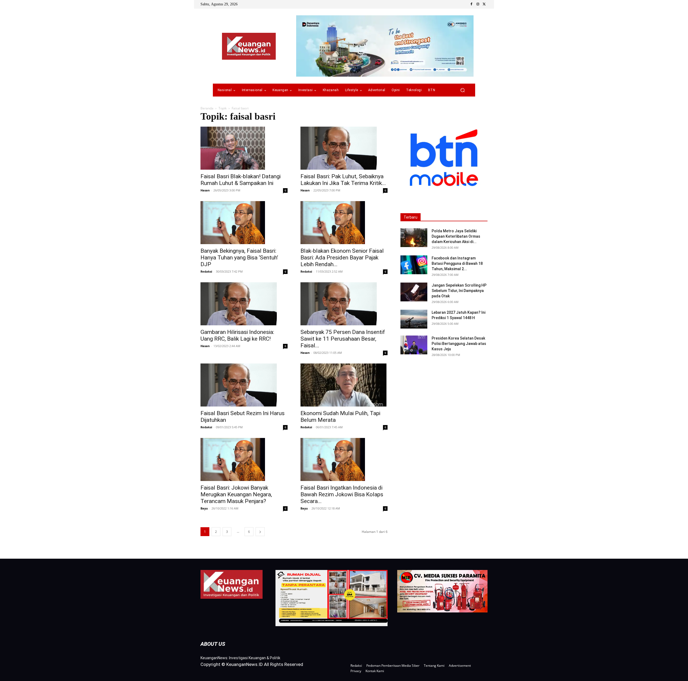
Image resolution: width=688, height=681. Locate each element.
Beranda (206, 108)
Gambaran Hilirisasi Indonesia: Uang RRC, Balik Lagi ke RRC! (237, 335)
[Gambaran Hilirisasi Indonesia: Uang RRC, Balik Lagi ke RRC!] (244, 303)
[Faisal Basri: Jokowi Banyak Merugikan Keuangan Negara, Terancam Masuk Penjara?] (244, 459)
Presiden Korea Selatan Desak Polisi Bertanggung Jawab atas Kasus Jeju (459, 343)
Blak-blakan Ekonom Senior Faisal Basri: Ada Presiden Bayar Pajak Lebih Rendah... (342, 258)
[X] (484, 4)
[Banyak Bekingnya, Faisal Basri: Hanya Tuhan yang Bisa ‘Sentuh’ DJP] (244, 222)
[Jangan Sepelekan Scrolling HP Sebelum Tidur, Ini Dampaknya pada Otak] (413, 292)
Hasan (205, 190)
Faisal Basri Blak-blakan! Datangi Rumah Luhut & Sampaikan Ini (240, 179)
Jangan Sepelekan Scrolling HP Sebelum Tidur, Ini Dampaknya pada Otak (459, 290)
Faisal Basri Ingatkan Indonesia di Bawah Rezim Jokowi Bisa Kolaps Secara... (341, 494)
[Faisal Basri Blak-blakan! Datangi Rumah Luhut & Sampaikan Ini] (244, 148)
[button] (462, 90)
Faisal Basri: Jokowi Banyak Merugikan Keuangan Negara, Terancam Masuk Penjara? (236, 494)
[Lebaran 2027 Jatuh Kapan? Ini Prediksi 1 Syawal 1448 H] (413, 319)
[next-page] (260, 531)
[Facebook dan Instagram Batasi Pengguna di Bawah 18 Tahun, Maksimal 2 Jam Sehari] (413, 264)
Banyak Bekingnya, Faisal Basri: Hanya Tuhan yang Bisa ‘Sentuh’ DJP (239, 258)
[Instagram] (478, 4)
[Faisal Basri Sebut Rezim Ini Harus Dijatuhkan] (244, 385)
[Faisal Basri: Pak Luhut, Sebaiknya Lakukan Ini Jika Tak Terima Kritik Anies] (344, 148)
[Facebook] (471, 4)
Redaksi (206, 271)
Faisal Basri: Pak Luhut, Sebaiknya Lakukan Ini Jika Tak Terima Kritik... (343, 179)
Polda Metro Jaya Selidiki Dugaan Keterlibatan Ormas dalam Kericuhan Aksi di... (456, 236)
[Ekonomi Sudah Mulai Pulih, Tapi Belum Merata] (344, 385)
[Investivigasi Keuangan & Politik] (248, 46)
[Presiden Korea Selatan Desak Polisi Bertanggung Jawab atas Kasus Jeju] (413, 345)
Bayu (204, 508)
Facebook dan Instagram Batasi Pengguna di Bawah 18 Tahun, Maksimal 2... (457, 263)
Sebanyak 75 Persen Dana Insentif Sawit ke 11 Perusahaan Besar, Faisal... (342, 339)
